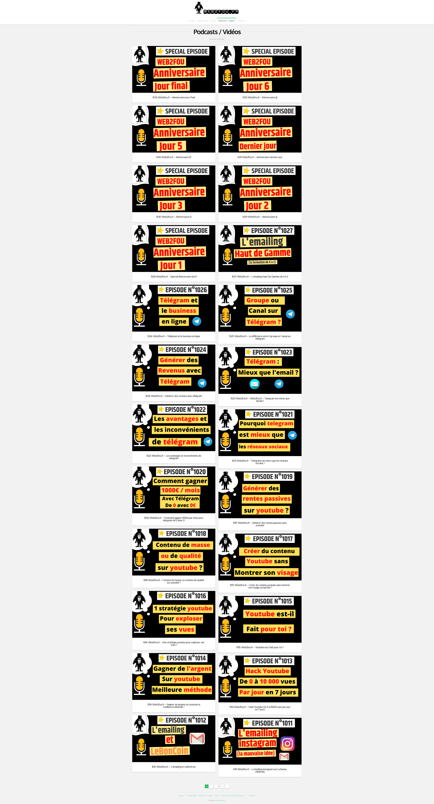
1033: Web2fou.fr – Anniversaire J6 (260, 97)
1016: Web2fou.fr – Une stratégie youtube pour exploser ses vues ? (173, 643)
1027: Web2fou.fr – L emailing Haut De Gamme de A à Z (260, 276)
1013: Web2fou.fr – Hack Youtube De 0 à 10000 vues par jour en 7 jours (260, 708)
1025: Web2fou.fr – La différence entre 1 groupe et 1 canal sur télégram (260, 337)
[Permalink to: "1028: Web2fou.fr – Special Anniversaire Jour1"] (173, 248)
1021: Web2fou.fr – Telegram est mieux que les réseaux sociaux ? (260, 462)
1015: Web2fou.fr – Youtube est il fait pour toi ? (260, 647)
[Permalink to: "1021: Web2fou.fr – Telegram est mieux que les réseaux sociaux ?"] (260, 432)
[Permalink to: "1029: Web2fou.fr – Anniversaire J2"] (260, 188)
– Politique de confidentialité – (233, 795)
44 (223, 786)
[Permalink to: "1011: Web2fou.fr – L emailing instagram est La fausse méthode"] (260, 741)
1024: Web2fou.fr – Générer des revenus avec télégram (174, 395)
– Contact (252, 795)
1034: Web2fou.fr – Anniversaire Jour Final (174, 97)
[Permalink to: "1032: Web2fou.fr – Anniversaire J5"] (173, 129)
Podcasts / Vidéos (205, 795)
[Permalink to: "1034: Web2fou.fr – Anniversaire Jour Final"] (173, 69)
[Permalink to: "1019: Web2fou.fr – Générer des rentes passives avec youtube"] (260, 494)
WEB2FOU (221, 800)
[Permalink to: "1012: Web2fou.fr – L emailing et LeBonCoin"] (173, 738)
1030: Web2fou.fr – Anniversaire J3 (173, 216)
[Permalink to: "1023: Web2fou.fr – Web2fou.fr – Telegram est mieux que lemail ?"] (260, 370)
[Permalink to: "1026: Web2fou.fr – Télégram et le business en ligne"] (173, 308)
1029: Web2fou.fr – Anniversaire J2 (260, 216)
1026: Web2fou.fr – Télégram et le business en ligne (173, 336)
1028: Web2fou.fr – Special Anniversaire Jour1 (174, 276)
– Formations (191, 795)
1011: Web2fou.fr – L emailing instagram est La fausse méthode (260, 770)
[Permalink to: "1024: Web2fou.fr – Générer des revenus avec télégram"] (173, 368)
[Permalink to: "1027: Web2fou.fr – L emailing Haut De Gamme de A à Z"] (260, 248)
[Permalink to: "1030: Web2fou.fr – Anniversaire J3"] (173, 188)
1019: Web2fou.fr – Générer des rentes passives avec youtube (260, 524)
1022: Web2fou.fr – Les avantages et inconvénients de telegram (173, 457)
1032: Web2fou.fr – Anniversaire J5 (173, 157)
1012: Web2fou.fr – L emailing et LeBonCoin (174, 766)
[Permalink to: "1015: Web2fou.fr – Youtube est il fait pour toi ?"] (260, 619)
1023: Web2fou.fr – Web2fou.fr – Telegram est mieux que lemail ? (260, 399)
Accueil (182, 795)
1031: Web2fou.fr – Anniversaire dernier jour (260, 157)
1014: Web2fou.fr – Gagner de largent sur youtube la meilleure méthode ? (173, 705)
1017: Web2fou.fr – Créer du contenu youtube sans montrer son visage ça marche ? (260, 586)
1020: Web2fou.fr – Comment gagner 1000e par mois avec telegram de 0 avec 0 (173, 519)
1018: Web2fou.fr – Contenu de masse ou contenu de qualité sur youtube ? (173, 581)
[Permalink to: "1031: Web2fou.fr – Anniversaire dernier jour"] (260, 129)
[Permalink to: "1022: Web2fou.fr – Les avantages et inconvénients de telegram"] (173, 427)
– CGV (216, 795)
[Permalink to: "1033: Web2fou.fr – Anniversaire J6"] (260, 69)
